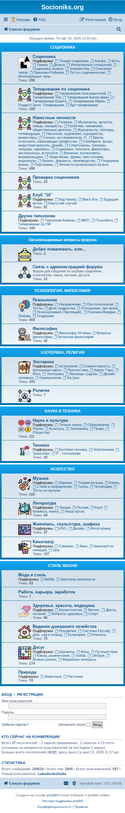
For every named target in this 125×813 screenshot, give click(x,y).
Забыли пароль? (15, 724)
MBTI (85, 220)
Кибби (49, 579)
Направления (70, 304)
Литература (44, 503)
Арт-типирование (84, 105)
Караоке (65, 483)
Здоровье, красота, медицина (64, 605)
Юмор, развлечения (53, 655)
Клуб (98, 507)
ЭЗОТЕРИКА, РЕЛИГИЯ (62, 352)
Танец (83, 486)
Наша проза (74, 511)
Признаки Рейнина (49, 72)
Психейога (104, 220)
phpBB (52, 795)
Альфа (100, 61)
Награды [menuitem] (23, 20)
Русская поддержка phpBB (62, 801)
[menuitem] (39, 20)
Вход (7, 694)
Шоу (56, 550)
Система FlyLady (96, 631)
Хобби (81, 655)
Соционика (44, 56)
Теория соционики (73, 61)
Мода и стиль (32, 574)
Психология (45, 300)
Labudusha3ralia (52, 774)
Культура (56, 428)
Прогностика (78, 370)
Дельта (59, 65)
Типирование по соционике (61, 89)
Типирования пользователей (82, 93)
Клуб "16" (42, 195)
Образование (98, 425)
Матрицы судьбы (83, 374)
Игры (85, 652)
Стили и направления (54, 486)
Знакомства (79, 69)
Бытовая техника (73, 449)
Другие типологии (36, 215)
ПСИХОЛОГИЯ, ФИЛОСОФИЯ (62, 290)
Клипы (114, 483)
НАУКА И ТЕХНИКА (63, 411)
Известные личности (54, 117)
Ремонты (98, 635)
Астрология (68, 366)
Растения (75, 676)
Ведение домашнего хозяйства (64, 626)
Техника (41, 445)
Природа (27, 672)
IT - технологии (68, 453)
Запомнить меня (72, 724)
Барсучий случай (62, 203)
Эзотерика (43, 361)
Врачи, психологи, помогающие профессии (61, 139)
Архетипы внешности (77, 579)
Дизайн (78, 528)
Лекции (65, 507)
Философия (45, 328)
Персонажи (44, 164)
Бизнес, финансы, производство (68, 161)
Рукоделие (67, 631)
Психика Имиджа (101, 312)
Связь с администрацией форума (67, 266)
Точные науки (70, 425)
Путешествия (106, 652)
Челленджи (103, 486)
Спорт (93, 614)
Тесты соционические (87, 72)
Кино (84, 546)
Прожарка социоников (56, 177)
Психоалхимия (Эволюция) (59, 312)
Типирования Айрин (88, 101)
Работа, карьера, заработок (46, 592)
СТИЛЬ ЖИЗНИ (62, 565)
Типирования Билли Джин (88, 97)
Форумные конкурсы (79, 659)
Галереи (65, 122)
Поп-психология (100, 304)
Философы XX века (74, 333)
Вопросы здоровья (67, 614)
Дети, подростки (62, 308)
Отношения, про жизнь (99, 308)
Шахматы (67, 652)
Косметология (70, 610)
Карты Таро (103, 370)
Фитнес (94, 610)
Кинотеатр (43, 541)
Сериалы (66, 546)
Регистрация (30, 694)
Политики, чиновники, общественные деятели (68, 128)
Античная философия (76, 337)
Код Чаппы (67, 199)
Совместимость (97, 366)
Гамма (42, 65)
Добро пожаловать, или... (59, 249)
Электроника (103, 449)
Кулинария (76, 635)
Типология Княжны (60, 220)
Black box (90, 199)
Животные (53, 676)
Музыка (40, 478)
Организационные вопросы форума (63, 240)
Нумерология (50, 378)
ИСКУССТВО (63, 469)
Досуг (38, 647)
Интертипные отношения (91, 65)
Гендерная (45, 316)
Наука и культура (50, 420)
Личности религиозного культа (83, 164)
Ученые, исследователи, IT (65, 137)
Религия (41, 390)
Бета (115, 61)
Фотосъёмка (100, 528)
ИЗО (63, 528)
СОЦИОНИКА (62, 47)
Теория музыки (90, 483)
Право (99, 428)
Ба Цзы (73, 378)
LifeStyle (98, 655)
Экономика (79, 428)
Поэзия (82, 507)
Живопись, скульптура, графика (66, 524)
